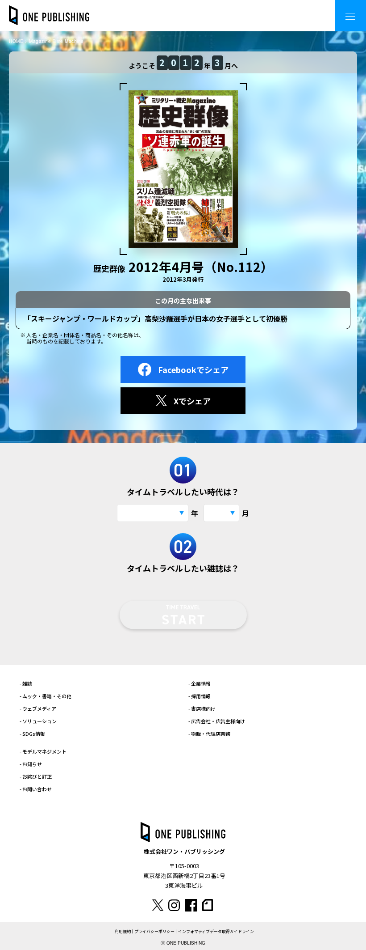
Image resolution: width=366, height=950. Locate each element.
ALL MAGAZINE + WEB (292, 8)
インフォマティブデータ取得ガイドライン (216, 931)
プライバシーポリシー (154, 931)
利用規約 (123, 931)
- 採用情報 (199, 696)
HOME (16, 41)
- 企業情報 (199, 683)
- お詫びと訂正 (36, 776)
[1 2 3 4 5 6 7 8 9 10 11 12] (221, 513)
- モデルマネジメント (43, 751)
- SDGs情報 (32, 733)
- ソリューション (38, 721)
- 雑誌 (26, 683)
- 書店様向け (202, 708)
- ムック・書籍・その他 (45, 696)
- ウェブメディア (38, 708)
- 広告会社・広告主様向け (216, 721)
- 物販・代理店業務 (209, 733)
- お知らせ (31, 764)
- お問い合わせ (36, 789)
